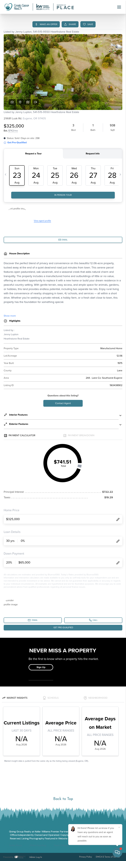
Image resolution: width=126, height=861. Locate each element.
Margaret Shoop (108, 845)
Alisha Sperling (38, 845)
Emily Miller (84, 845)
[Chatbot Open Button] (117, 852)
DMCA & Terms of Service (108, 857)
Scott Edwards (62, 845)
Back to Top (63, 799)
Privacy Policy (85, 857)
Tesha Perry (15, 845)
